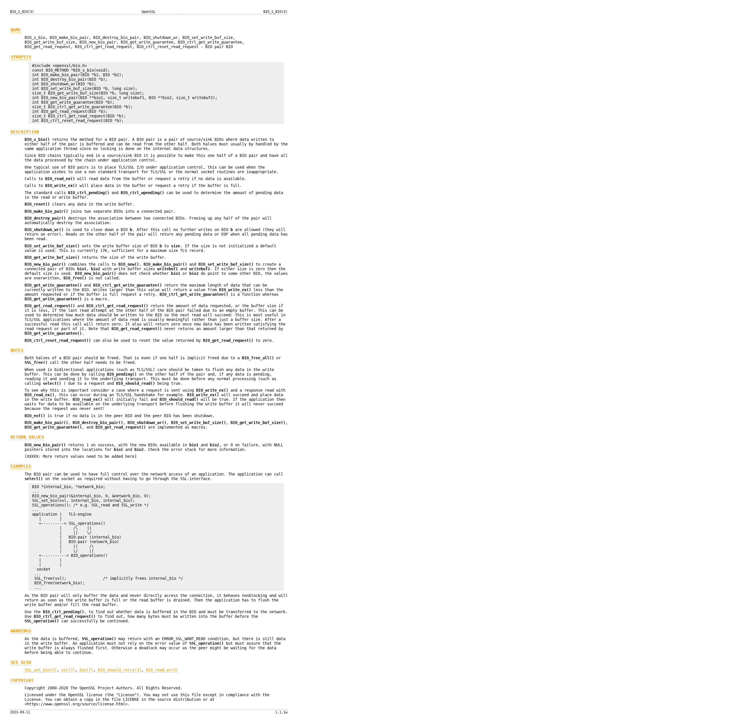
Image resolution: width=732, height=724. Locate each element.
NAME (16, 30)
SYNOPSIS (21, 57)
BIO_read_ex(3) (162, 670)
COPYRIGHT (22, 680)
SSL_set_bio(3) (41, 670)
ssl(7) (68, 670)
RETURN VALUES (27, 437)
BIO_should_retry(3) (119, 670)
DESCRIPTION (25, 132)
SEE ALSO (21, 662)
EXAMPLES (21, 466)
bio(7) (86, 670)
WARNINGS (21, 631)
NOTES (17, 350)
